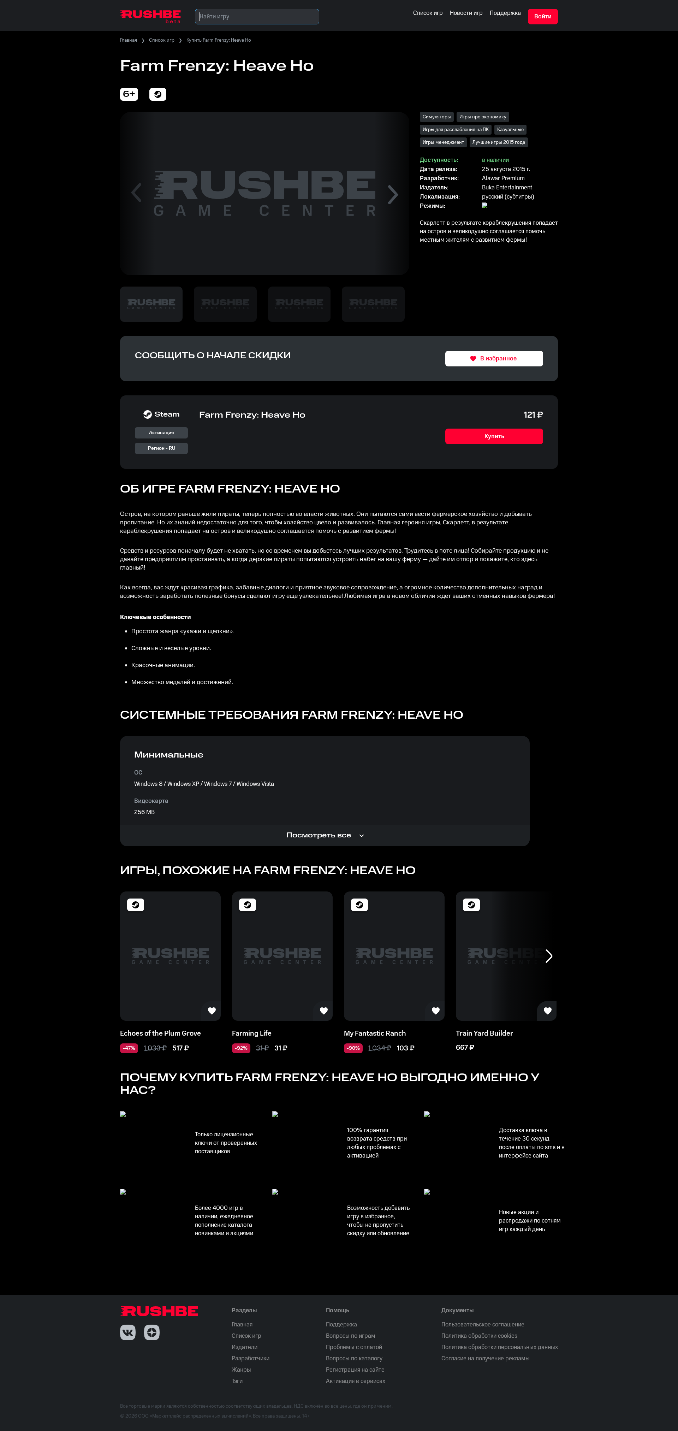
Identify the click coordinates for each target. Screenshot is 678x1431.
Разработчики (250, 1358)
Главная (128, 40)
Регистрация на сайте (355, 1370)
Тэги (237, 1381)
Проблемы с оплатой (354, 1347)
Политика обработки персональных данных (499, 1347)
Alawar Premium (503, 178)
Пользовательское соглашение (482, 1324)
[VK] (128, 1332)
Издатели (244, 1347)
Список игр (161, 40)
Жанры (241, 1370)
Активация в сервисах (355, 1381)
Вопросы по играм (350, 1336)
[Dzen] (152, 1332)
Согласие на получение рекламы (485, 1358)
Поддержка (341, 1324)
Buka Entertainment (507, 187)
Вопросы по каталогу (354, 1358)
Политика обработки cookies (479, 1336)
